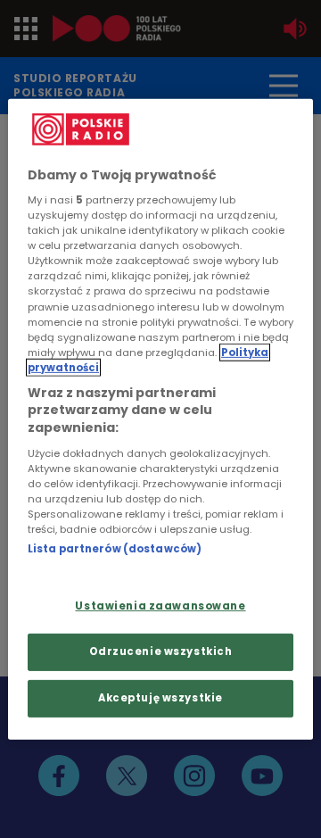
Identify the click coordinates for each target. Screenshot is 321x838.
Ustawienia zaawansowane (160, 606)
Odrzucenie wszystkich (161, 651)
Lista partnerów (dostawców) (115, 548)
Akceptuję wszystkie (160, 698)
